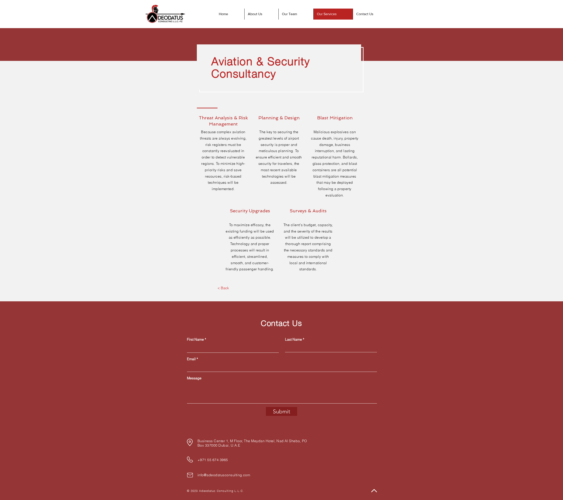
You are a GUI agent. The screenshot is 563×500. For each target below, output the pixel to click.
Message (194, 378)
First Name (195, 339)
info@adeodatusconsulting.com (223, 475)
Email (191, 359)
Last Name (293, 339)
